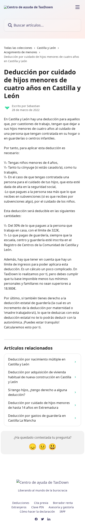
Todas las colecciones (18, 48)
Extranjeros (18, 507)
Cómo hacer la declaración (37, 511)
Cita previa (41, 503)
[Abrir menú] (77, 7)
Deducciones (20, 503)
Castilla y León (46, 48)
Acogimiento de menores (20, 52)
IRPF (62, 511)
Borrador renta (63, 503)
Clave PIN (37, 507)
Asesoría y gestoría (61, 507)
